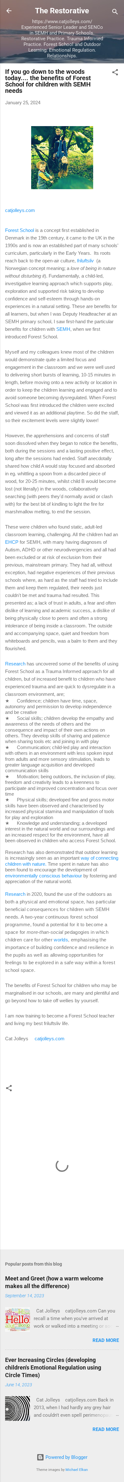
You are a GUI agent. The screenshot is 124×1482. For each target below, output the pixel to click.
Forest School (19, 230)
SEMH (63, 329)
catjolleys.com (20, 210)
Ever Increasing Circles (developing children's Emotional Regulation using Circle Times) (53, 1367)
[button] (115, 73)
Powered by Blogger (65, 1457)
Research (15, 663)
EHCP (11, 542)
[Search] (115, 12)
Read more (106, 1340)
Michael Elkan (76, 1470)
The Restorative (62, 10)
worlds (61, 939)
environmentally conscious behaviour (43, 875)
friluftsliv (85, 260)
